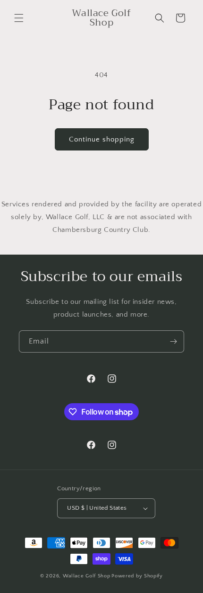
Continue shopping (102, 139)
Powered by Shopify (137, 576)
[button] (18, 18)
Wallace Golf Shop (86, 576)
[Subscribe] (173, 341)
